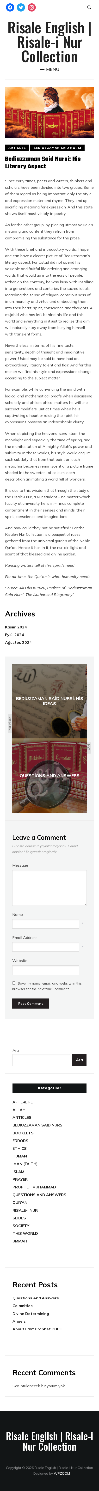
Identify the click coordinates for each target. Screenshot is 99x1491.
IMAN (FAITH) (25, 1163)
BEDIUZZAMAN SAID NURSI (57, 148)
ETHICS (19, 1148)
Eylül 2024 (14, 634)
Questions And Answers (35, 1298)
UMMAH (19, 1241)
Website (19, 960)
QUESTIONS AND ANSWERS (39, 1194)
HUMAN (19, 1156)
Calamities (22, 1305)
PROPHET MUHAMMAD (34, 1187)
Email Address (24, 937)
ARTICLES (17, 148)
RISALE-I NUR (25, 1210)
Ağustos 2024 (18, 642)
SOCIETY (20, 1225)
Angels (19, 1321)
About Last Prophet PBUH (37, 1329)
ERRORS (20, 1140)
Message (20, 865)
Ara (15, 1050)
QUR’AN (19, 1202)
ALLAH (18, 1109)
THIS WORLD (25, 1233)
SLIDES (19, 1218)
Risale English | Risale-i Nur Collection (49, 41)
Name (17, 914)
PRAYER (20, 1179)
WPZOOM (62, 1473)
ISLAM (18, 1171)
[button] (49, 69)
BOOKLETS (23, 1133)
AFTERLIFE (22, 1102)
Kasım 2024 (16, 627)
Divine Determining (30, 1313)
